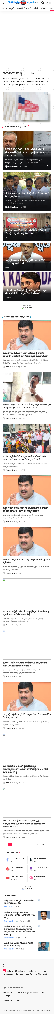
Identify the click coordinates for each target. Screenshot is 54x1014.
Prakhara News (13, 166)
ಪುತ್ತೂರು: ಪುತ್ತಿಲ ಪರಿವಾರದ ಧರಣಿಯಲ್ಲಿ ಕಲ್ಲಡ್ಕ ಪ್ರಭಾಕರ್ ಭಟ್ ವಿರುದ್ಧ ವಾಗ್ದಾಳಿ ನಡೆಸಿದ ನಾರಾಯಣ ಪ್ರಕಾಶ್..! (27, 406)
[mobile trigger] (5, 2)
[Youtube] (15, 878)
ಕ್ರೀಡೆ (16, 921)
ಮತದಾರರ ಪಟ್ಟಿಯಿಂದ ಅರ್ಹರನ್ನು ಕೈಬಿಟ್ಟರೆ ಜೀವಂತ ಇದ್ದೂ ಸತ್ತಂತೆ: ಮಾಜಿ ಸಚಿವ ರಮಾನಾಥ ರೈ (26, 612)
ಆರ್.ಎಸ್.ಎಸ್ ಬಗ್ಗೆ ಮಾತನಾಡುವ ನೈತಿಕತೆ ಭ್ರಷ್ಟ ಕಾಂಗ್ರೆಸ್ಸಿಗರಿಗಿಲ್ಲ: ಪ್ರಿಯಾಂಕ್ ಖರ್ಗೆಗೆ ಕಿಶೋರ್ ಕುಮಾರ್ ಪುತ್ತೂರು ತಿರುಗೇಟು (24, 823)
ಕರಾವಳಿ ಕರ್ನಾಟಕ (9, 906)
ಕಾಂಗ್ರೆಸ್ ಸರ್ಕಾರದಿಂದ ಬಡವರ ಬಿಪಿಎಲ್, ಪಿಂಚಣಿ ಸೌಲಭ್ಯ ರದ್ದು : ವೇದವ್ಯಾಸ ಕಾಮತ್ (25, 232)
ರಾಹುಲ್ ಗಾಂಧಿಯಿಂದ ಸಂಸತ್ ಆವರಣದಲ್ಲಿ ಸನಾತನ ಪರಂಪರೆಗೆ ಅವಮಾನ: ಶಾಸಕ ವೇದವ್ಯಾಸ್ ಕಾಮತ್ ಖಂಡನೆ (25, 354)
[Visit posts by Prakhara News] (6, 166)
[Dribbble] (38, 878)
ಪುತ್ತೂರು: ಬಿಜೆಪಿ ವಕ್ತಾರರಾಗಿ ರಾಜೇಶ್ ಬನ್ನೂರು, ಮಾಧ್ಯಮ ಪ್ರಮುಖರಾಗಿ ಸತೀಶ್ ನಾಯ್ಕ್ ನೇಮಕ (25, 664)
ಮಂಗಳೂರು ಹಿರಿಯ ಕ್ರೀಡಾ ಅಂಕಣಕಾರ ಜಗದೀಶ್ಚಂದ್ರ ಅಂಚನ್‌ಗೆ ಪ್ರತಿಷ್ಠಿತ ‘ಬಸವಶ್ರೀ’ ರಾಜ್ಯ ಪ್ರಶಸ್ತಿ (19, 915)
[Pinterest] (15, 869)
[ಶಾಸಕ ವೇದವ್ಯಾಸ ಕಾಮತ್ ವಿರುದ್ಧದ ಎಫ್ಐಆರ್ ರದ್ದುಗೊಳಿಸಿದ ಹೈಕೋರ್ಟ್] (27, 541)
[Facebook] (15, 860)
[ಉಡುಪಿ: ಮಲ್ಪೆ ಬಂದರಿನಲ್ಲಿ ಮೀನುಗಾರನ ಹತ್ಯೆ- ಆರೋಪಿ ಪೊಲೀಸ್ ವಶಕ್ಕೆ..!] (44, 946)
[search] (42, 3)
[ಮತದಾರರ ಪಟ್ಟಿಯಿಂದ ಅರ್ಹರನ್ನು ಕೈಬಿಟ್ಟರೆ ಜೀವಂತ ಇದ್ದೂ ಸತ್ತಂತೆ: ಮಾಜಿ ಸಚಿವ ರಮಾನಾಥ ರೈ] (27, 593)
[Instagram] (38, 869)
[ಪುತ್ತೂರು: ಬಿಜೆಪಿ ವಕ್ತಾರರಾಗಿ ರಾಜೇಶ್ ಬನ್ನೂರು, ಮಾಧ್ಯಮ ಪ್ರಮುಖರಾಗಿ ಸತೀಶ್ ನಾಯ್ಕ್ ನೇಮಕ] (27, 645)
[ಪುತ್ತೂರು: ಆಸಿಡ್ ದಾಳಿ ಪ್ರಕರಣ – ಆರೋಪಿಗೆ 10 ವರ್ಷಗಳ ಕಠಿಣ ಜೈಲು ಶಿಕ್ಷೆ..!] (44, 903)
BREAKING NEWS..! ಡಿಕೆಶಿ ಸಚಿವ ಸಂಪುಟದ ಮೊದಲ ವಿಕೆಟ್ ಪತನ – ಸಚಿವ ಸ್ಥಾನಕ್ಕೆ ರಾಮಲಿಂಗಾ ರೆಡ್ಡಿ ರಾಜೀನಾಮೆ (25, 152)
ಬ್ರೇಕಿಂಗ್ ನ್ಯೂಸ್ (19, 949)
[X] (38, 860)
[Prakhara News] (22, 2)
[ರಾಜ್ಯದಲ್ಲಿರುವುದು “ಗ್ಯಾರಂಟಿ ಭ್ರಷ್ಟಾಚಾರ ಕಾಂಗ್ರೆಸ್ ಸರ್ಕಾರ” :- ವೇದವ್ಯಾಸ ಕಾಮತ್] (27, 696)
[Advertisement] (27, 39)
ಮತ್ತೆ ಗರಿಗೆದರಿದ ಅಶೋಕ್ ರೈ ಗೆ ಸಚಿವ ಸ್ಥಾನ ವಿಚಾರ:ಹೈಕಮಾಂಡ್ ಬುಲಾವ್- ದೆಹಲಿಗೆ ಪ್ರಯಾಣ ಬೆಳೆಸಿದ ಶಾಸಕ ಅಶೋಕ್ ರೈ (25, 768)
